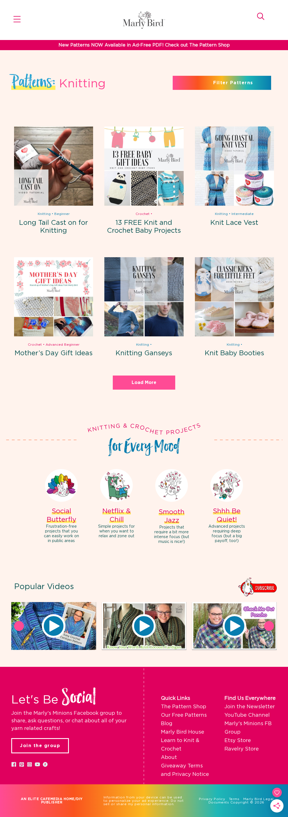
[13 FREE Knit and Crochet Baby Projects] (143, 205)
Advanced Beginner (63, 344)
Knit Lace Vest (234, 222)
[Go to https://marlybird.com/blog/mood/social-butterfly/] (61, 507)
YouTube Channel (247, 715)
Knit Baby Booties (234, 353)
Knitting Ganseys (144, 353)
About (169, 757)
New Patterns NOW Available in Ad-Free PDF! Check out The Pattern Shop (144, 45)
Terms (234, 799)
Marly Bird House (182, 732)
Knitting (44, 214)
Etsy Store (237, 740)
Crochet (143, 214)
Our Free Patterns (184, 715)
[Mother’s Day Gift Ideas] (53, 335)
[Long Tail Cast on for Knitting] (53, 205)
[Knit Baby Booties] (234, 335)
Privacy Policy (212, 799)
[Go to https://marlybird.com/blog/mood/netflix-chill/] (116, 504)
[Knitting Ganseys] (143, 335)
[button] (54, 626)
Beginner (62, 214)
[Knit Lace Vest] (234, 205)
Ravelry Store (241, 749)
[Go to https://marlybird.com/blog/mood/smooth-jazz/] (171, 507)
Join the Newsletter (249, 706)
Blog (166, 723)
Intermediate (242, 214)
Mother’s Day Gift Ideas (54, 353)
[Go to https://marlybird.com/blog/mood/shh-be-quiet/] (227, 507)
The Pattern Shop (183, 706)
